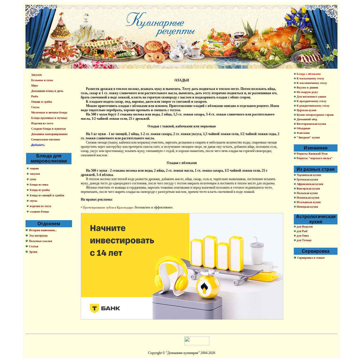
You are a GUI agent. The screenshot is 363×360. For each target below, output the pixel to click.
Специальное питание (45, 139)
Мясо (34, 85)
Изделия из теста (42, 123)
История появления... (43, 230)
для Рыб (301, 231)
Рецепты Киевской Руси (312, 153)
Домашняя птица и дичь (47, 90)
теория (34, 168)
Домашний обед (306, 119)
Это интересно (38, 235)
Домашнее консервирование (49, 134)
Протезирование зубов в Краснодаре (108, 207)
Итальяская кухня (308, 202)
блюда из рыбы (40, 189)
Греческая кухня (307, 179)
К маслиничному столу (311, 83)
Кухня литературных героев (315, 114)
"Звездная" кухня (308, 137)
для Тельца (303, 240)
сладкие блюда (39, 211)
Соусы (35, 107)
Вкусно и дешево (307, 87)
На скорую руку (307, 92)
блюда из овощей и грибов (47, 195)
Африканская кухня (309, 184)
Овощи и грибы (41, 101)
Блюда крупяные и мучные (49, 117)
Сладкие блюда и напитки (48, 128)
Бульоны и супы (42, 80)
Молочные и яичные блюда (49, 112)
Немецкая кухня (307, 206)
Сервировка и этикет (311, 257)
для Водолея (304, 226)
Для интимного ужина (311, 96)
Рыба (34, 96)
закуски (35, 173)
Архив (33, 251)
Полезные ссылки (40, 241)
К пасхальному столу (310, 78)
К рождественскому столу (313, 105)
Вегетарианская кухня (311, 123)
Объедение (303, 128)
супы (33, 179)
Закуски (36, 74)
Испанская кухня (307, 197)
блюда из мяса (39, 184)
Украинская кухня (308, 174)
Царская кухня (306, 110)
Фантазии (303, 132)
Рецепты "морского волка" (314, 158)
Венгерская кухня (308, 188)
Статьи (33, 246)
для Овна (302, 235)
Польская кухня (307, 193)
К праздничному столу (311, 101)
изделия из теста (40, 206)
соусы (33, 200)
